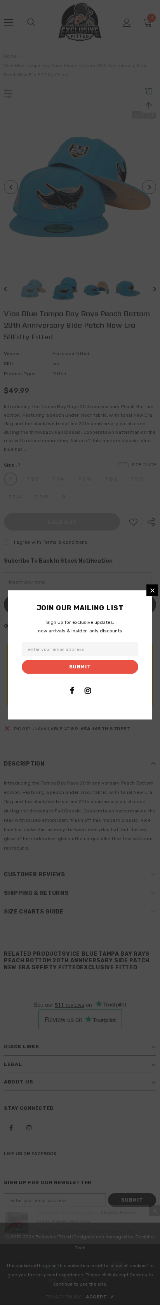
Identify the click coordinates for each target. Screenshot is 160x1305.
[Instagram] (88, 690)
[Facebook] (72, 690)
